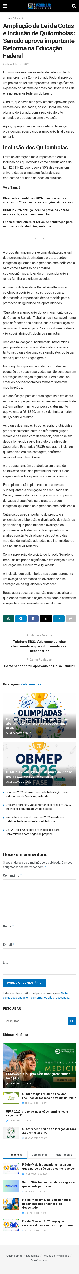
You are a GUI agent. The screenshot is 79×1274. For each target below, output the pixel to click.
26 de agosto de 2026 (19, 782)
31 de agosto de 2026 (19, 1084)
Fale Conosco (39, 1260)
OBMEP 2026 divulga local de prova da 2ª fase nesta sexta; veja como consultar (39, 774)
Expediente (32, 1255)
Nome (8, 926)
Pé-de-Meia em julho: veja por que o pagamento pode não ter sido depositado (46, 1203)
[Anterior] (36, 239)
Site (5, 962)
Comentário (12, 875)
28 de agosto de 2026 (19, 733)
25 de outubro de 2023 (16, 64)
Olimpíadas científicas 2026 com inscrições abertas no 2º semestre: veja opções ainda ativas (37, 723)
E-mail (8, 944)
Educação (18, 18)
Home (6, 18)
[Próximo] (43, 239)
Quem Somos (14, 1255)
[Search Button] (72, 1021)
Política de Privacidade (56, 1255)
